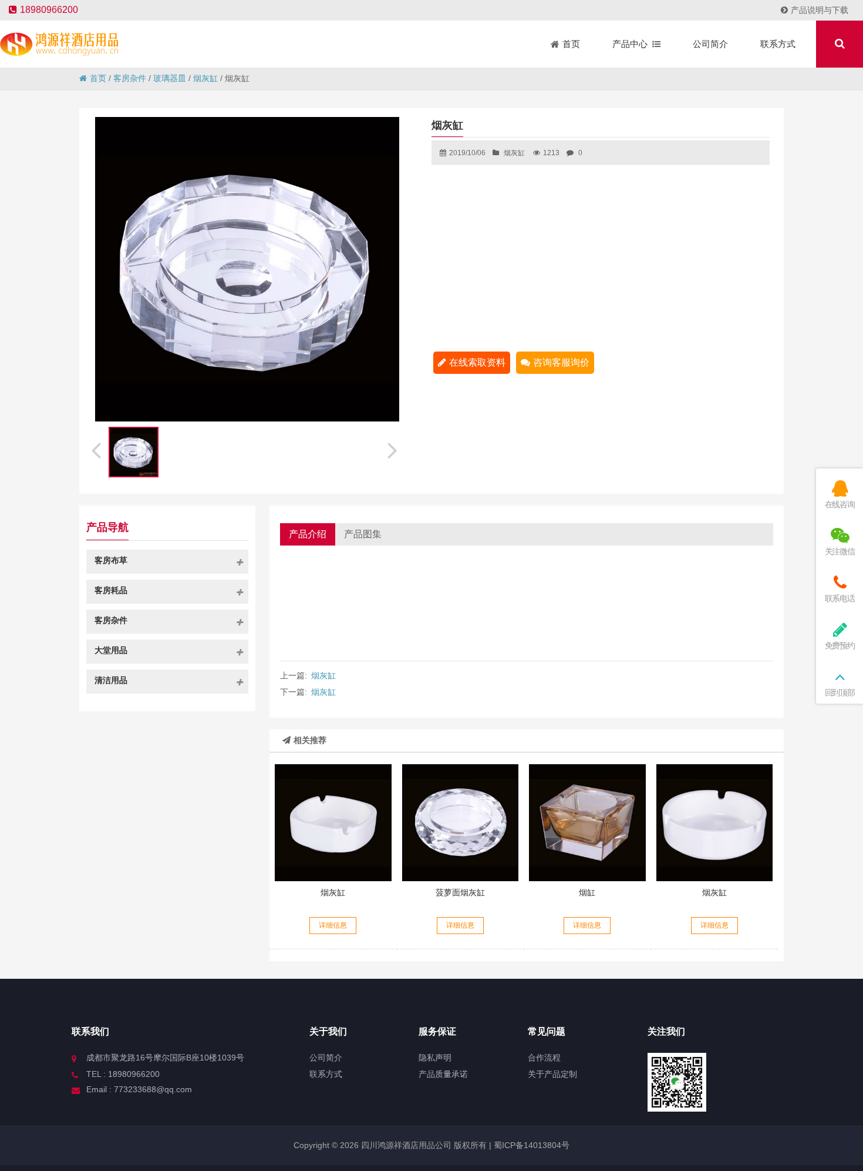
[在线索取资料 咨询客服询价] (333, 822)
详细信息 (333, 925)
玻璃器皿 (169, 78)
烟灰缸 (205, 78)
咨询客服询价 (561, 362)
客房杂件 (129, 78)
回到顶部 (840, 692)
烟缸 (587, 892)
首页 (98, 78)
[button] (394, 448)
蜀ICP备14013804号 (530, 1145)
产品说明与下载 (819, 10)
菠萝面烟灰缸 (460, 892)
